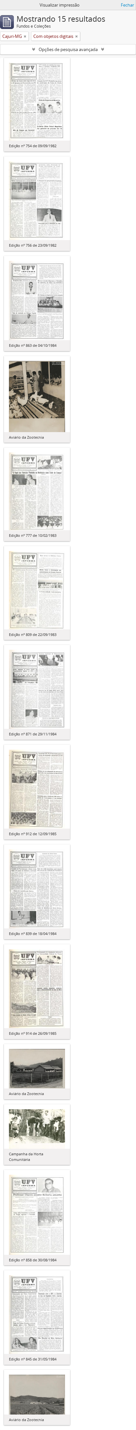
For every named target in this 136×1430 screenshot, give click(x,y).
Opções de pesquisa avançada (68, 49)
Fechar (127, 5)
